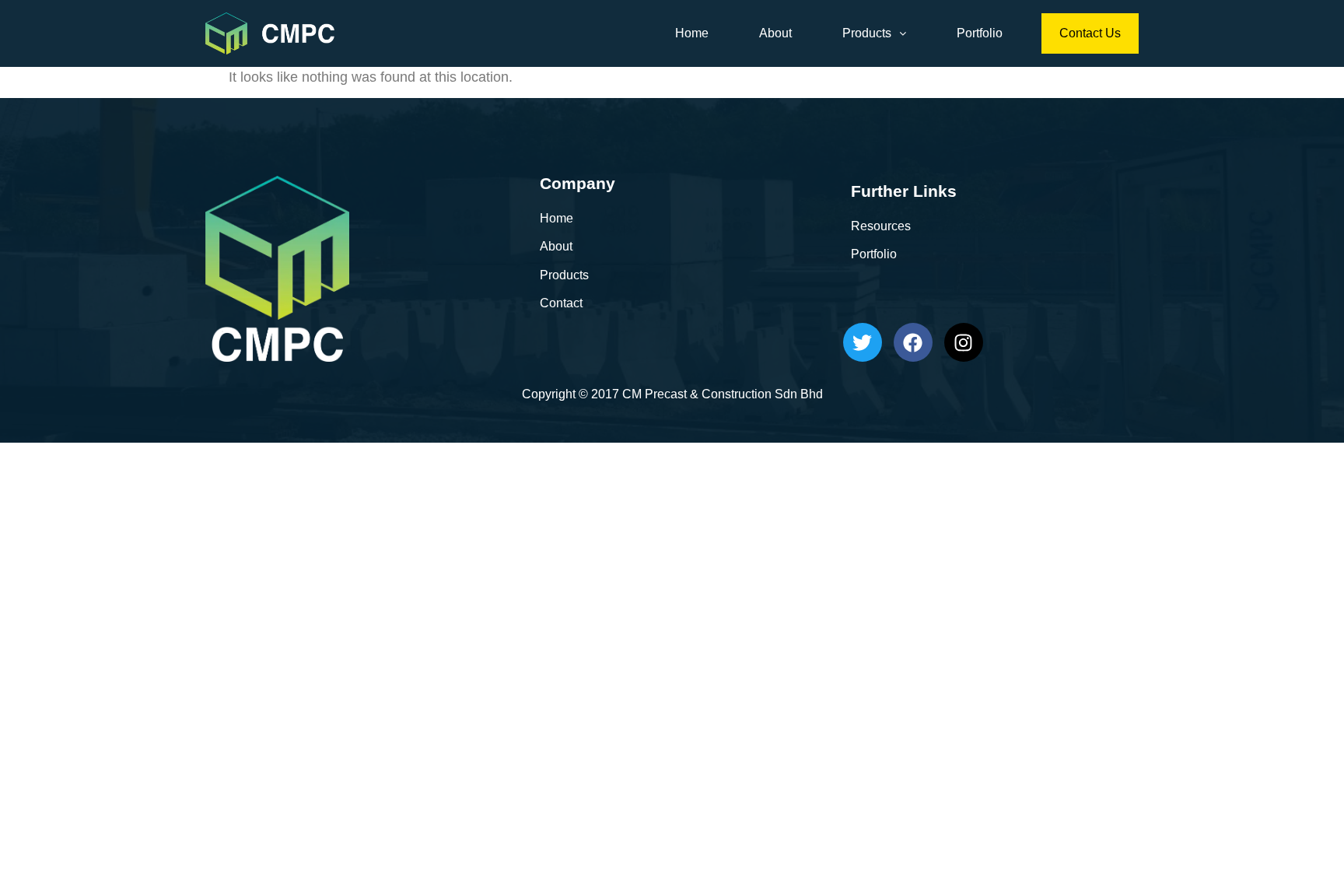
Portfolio (980, 33)
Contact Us (1090, 33)
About (775, 33)
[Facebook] (913, 342)
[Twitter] (862, 342)
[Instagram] (963, 342)
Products (866, 33)
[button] (874, 33)
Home (692, 33)
